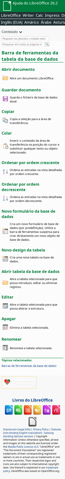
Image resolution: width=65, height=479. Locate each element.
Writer (28, 15)
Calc (39, 15)
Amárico (31, 22)
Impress (52, 15)
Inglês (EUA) (11, 22)
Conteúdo (10, 31)
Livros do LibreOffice (32, 400)
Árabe (46, 22)
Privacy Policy (41, 429)
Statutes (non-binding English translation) (32, 431)
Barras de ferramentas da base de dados (29, 366)
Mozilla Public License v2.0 (23, 446)
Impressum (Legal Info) (16, 429)
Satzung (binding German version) (28, 434)
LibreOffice (11, 15)
